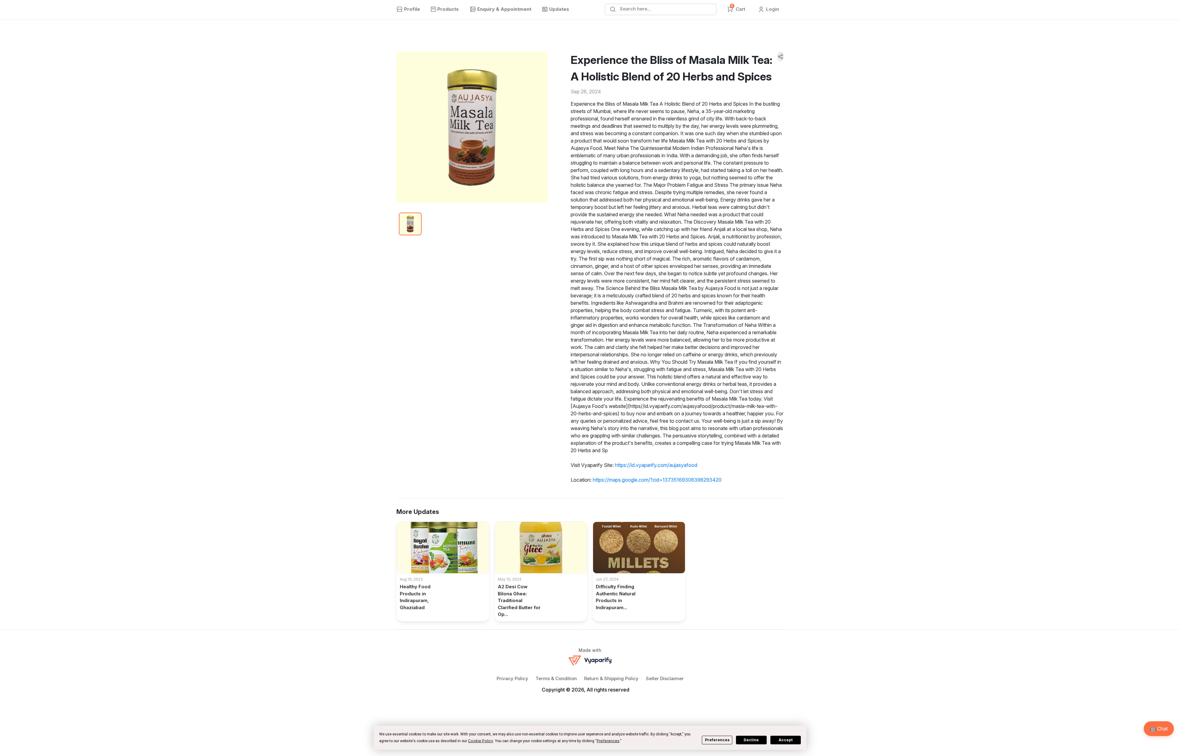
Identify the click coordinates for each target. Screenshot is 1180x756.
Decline (751, 740)
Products (448, 9)
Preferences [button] (608, 740)
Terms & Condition (556, 678)
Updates (559, 9)
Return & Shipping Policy (611, 678)
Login (772, 9)
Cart (738, 9)
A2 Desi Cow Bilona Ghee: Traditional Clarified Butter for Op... (519, 600)
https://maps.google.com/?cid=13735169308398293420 (657, 480)
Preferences (717, 740)
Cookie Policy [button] (480, 740)
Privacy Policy (512, 678)
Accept (786, 740)
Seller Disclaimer (665, 678)
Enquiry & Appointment (504, 9)
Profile (412, 9)
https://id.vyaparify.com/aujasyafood (656, 465)
